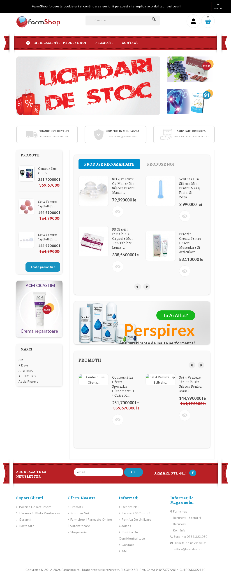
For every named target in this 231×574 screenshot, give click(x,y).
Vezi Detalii (173, 6)
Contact (130, 43)
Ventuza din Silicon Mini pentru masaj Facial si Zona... (189, 188)
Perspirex (159, 330)
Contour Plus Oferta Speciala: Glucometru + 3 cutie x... (123, 386)
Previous (40, 83)
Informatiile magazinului (182, 500)
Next (136, 83)
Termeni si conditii (135, 513)
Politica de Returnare (35, 507)
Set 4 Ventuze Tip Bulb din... (48, 204)
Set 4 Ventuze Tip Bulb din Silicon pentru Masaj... (190, 384)
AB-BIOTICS (27, 376)
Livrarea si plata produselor (39, 513)
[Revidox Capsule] (191, 69)
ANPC (126, 551)
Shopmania (78, 532)
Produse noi (79, 513)
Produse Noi (74, 43)
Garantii (24, 519)
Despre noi (130, 507)
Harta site (26, 526)
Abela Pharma (28, 381)
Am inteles (218, 6)
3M (20, 360)
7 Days (23, 365)
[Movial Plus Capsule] (191, 102)
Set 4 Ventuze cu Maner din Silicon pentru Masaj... (123, 186)
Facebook (192, 473)
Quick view (117, 211)
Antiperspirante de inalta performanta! (157, 343)
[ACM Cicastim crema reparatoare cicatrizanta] (39, 309)
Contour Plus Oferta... (47, 171)
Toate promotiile (42, 267)
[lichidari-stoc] (88, 85)
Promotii (104, 43)
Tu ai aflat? (175, 315)
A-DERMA (25, 371)
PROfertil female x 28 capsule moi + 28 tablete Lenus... (122, 238)
